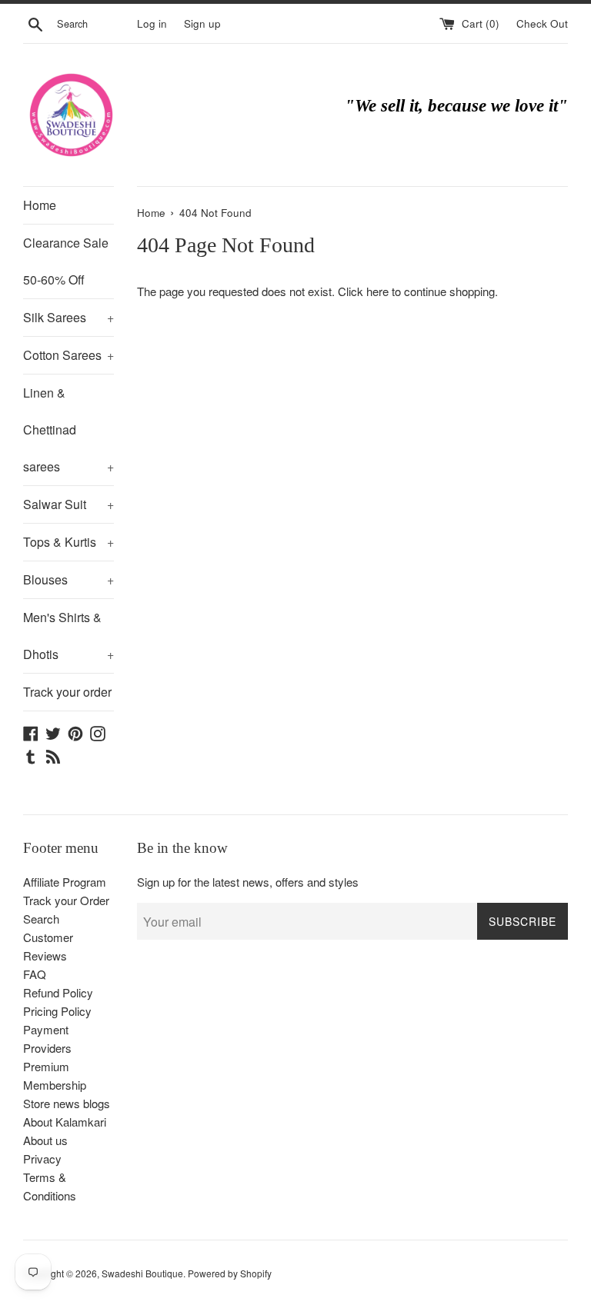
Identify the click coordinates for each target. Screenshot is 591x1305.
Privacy (42, 1158)
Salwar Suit (68, 504)
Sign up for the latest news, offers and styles (248, 882)
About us (45, 1140)
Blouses (68, 579)
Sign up (202, 23)
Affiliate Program (64, 882)
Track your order (67, 692)
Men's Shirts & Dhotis (68, 635)
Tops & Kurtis (68, 542)
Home (39, 205)
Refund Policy (58, 992)
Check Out (542, 23)
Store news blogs (66, 1103)
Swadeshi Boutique (142, 1273)
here (377, 291)
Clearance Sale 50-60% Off (66, 261)
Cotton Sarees (68, 355)
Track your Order (66, 900)
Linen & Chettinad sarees (68, 429)
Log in (152, 23)
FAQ (34, 974)
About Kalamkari (64, 1122)
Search (41, 919)
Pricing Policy (57, 1011)
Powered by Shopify (230, 1273)
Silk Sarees (68, 317)
